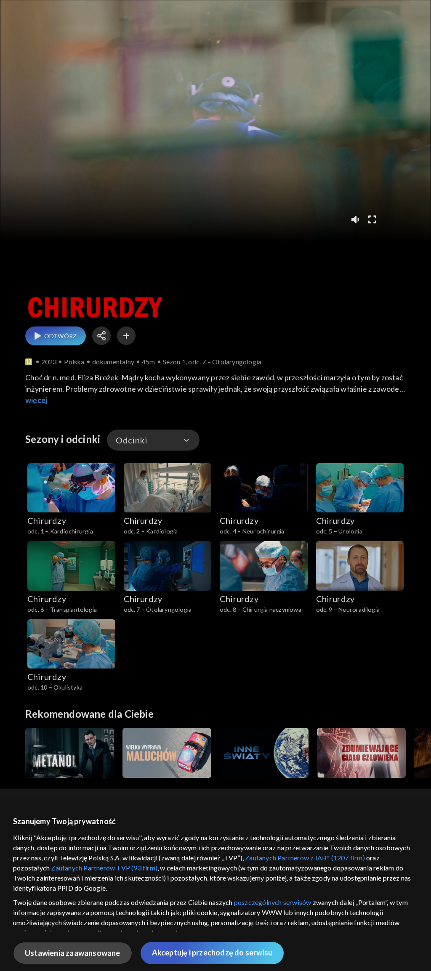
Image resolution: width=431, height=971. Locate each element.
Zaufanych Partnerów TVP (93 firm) (104, 868)
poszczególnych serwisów (272, 902)
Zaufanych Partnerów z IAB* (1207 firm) (305, 858)
